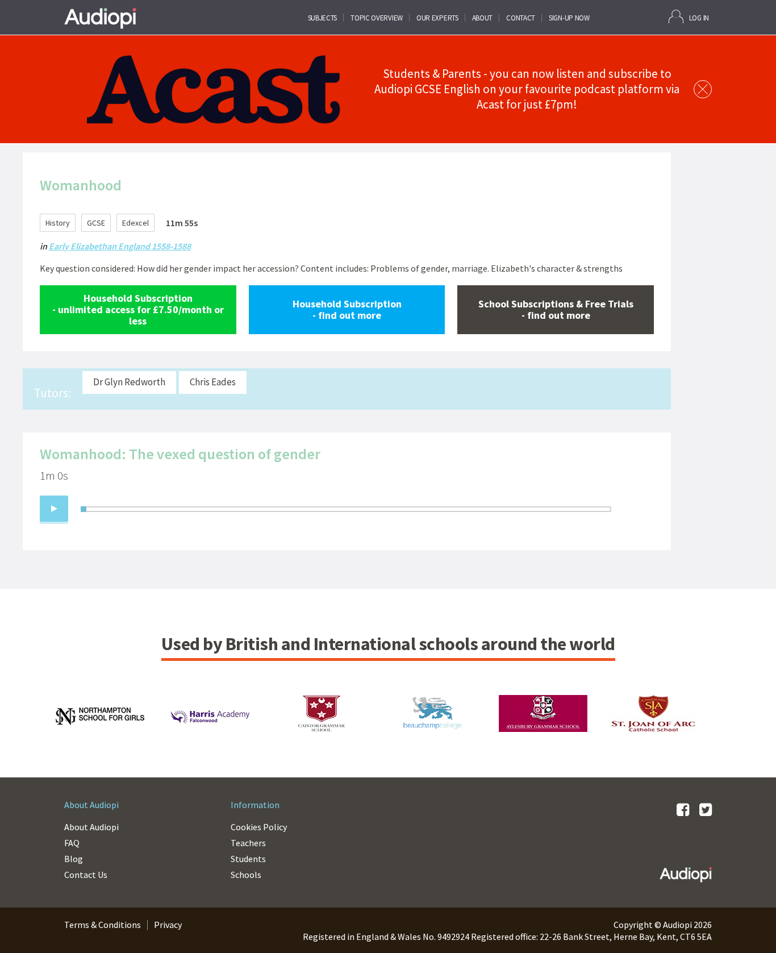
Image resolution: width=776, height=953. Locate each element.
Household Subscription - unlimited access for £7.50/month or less (138, 309)
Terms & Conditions (102, 924)
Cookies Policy (259, 827)
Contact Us (85, 874)
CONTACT (520, 18)
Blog (73, 858)
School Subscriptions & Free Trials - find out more (555, 309)
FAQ (72, 842)
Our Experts (437, 18)
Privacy (168, 924)
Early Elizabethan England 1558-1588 (120, 246)
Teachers (248, 842)
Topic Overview (377, 18)
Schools (246, 874)
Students (248, 858)
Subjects (322, 18)
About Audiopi (91, 827)
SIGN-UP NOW (569, 18)
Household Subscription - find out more (347, 309)
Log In (699, 18)
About (482, 18)
